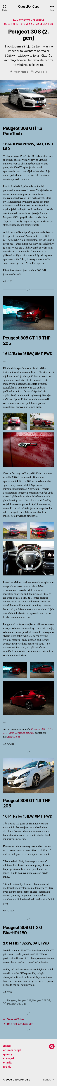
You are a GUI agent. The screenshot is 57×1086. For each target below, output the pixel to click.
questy (7, 1054)
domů (6, 1046)
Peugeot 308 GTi (16, 1003)
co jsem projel (12, 1050)
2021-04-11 (41, 71)
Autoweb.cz (13, 737)
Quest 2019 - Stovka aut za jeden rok (28, 24)
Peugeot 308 (24, 1000)
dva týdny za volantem (28, 20)
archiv (7, 1066)
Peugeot (11, 1000)
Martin (24, 71)
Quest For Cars (28, 6)
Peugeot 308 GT (41, 1000)
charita (7, 1062)
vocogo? (8, 1058)
